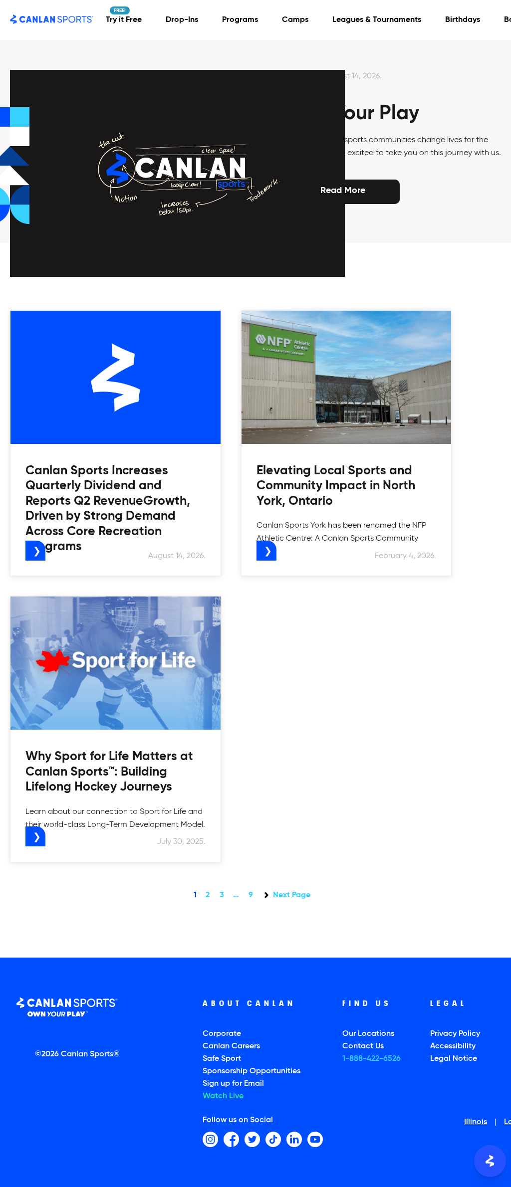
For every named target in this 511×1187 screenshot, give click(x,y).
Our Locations (368, 1034)
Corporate (222, 1034)
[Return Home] (52, 19)
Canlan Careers (231, 1046)
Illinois (475, 1122)
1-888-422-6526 (371, 1059)
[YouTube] (315, 1139)
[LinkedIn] (294, 1139)
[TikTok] (273, 1139)
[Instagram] (210, 1139)
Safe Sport (222, 1059)
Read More (342, 190)
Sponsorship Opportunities (251, 1071)
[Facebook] (231, 1139)
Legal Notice (453, 1059)
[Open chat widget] (490, 1161)
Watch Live (223, 1096)
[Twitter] (252, 1139)
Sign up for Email (233, 1084)
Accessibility (453, 1046)
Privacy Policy (455, 1034)
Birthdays (462, 20)
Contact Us (363, 1046)
